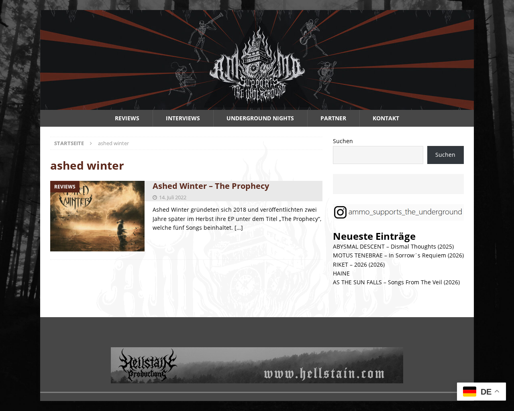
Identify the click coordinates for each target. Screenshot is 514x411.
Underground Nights (260, 118)
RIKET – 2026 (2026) (359, 264)
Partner (333, 118)
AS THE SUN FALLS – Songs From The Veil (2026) (396, 282)
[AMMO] (257, 105)
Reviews (127, 118)
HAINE (341, 273)
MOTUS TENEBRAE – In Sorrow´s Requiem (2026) (398, 255)
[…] (239, 227)
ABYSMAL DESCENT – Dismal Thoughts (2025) (393, 246)
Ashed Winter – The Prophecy (211, 185)
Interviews (183, 118)
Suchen (343, 141)
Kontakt (386, 118)
